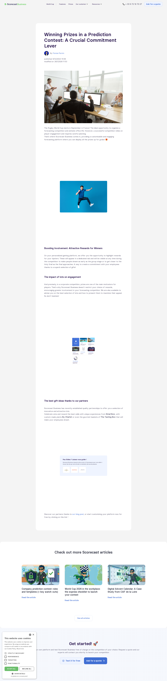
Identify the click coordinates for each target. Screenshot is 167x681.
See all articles (83, 618)
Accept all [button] (11, 669)
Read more (20, 649)
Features (62, 4)
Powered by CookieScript (19, 676)
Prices (70, 4)
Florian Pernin (58, 53)
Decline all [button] (26, 669)
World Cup (50, 4)
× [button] (33, 635)
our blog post (78, 514)
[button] (19, 673)
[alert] (19, 655)
